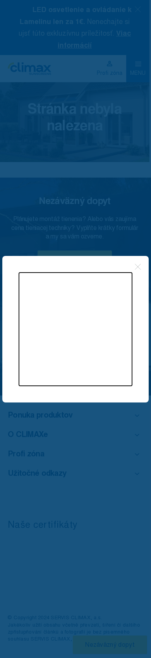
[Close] (138, 267)
